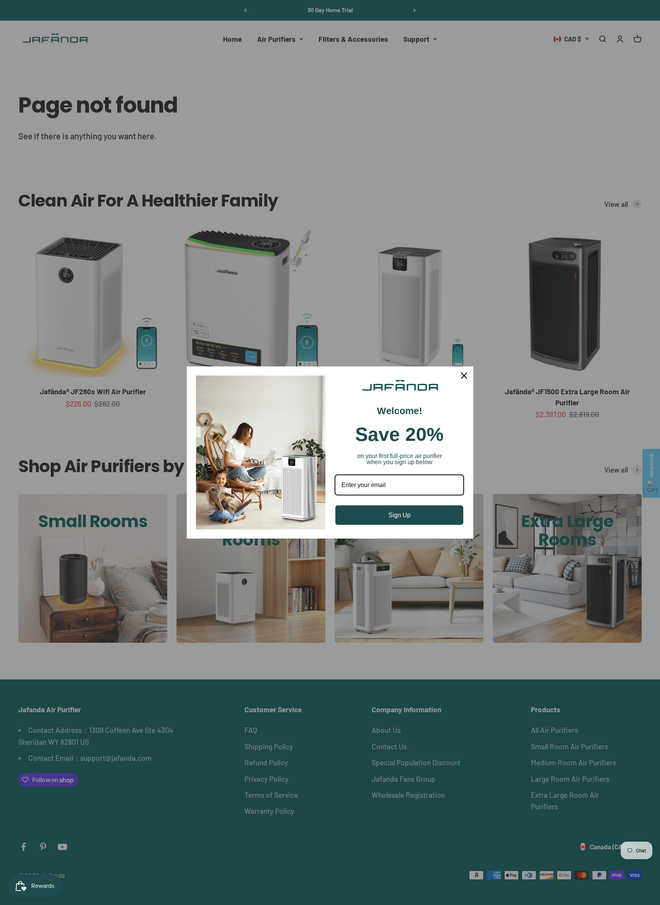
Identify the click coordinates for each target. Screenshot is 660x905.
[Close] (464, 375)
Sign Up (399, 515)
